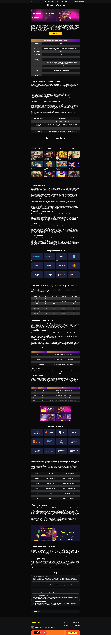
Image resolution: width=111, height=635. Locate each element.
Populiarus (36, 148)
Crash (61, 148)
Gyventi (48, 148)
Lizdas (73, 148)
